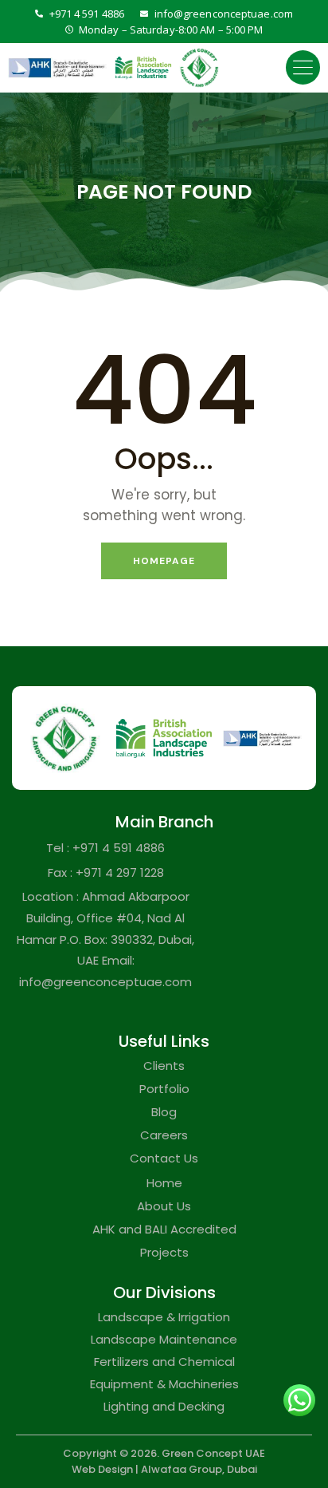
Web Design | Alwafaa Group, (148, 1469)
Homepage (164, 561)
